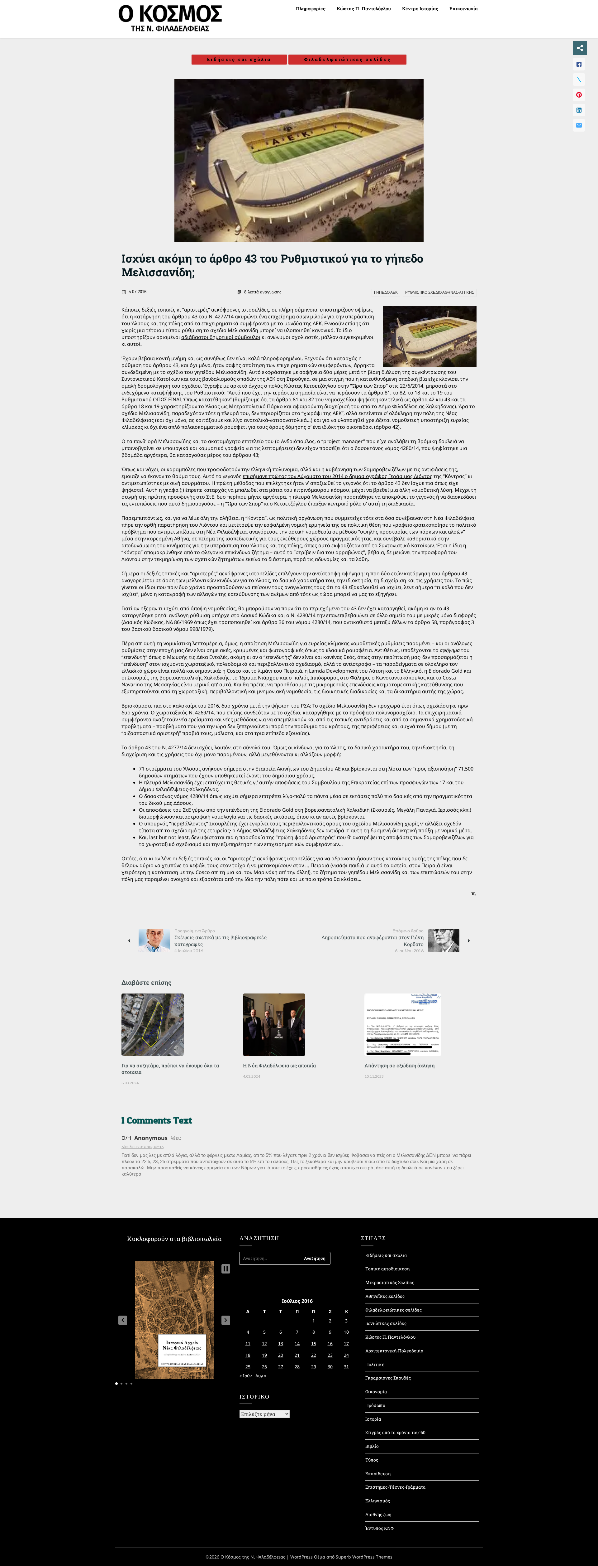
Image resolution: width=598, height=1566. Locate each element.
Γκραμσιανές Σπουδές (388, 1378)
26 (264, 1367)
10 (346, 1332)
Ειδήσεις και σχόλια (239, 59)
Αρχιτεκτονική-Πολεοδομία (394, 1351)
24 (346, 1355)
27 (280, 1367)
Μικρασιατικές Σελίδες (389, 1282)
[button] (122, 1320)
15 (313, 1343)
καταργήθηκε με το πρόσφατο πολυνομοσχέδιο (359, 712)
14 (297, 1343)
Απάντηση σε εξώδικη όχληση (399, 1065)
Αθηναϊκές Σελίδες (385, 1296)
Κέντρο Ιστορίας (420, 8)
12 (264, 1343)
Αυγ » (260, 1376)
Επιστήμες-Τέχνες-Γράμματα (395, 1487)
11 (247, 1343)
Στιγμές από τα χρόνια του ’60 (395, 1432)
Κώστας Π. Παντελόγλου (364, 8)
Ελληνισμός (377, 1501)
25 (247, 1367)
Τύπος (371, 1460)
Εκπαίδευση (378, 1474)
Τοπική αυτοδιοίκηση (387, 1269)
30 (330, 1367)
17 (346, 1343)
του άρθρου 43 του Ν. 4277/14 (198, 316)
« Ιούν (246, 1376)
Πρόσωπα (375, 1405)
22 (313, 1355)
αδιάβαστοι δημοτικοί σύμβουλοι (220, 337)
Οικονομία (376, 1391)
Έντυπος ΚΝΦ (379, 1528)
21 (297, 1355)
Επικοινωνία (463, 8)
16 (330, 1343)
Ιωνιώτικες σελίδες (385, 1323)
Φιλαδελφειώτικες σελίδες (347, 59)
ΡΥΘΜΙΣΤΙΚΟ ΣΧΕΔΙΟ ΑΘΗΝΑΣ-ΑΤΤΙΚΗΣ (439, 292)
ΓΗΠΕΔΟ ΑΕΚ (386, 292)
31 (346, 1367)
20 (280, 1355)
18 (247, 1355)
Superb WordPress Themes (364, 1557)
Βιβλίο (372, 1446)
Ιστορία (373, 1419)
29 (313, 1367)
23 (330, 1355)
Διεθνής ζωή (378, 1514)
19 (264, 1355)
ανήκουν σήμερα (222, 768)
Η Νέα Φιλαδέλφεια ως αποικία (279, 1065)
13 (280, 1343)
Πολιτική (374, 1364)
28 (297, 1367)
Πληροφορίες (310, 8)
